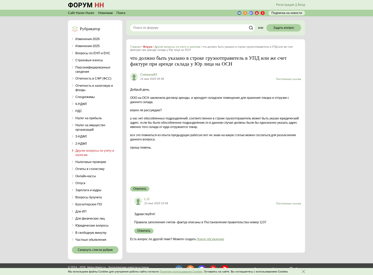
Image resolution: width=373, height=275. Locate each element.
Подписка (286, 13)
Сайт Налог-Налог (81, 13)
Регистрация (285, 4)
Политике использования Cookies (181, 271)
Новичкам (105, 13)
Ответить (139, 188)
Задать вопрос (283, 27)
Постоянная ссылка (288, 79)
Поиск (121, 13)
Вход (301, 4)
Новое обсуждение (210, 239)
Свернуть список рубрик (95, 249)
